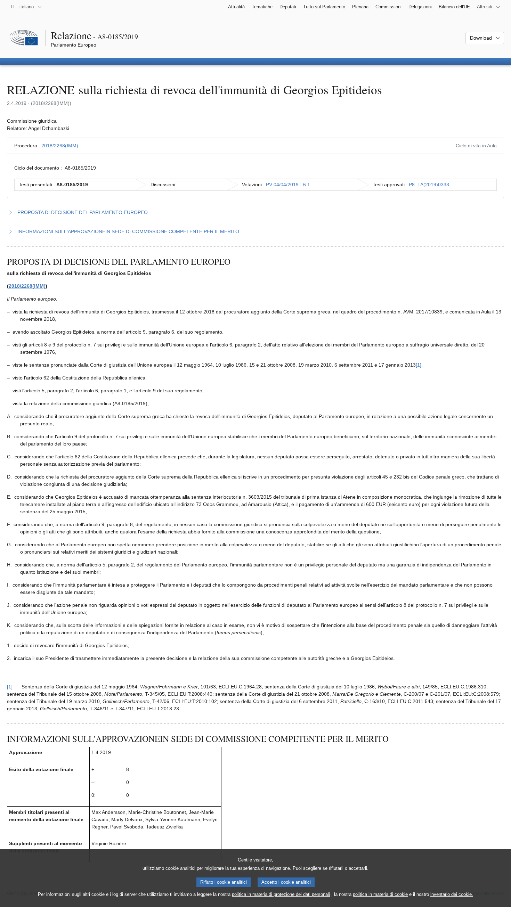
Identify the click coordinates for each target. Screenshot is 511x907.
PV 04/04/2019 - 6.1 (288, 184)
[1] (418, 365)
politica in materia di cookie (380, 894)
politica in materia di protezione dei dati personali (281, 894)
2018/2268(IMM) (59, 145)
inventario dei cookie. (451, 894)
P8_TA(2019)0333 (429, 184)
